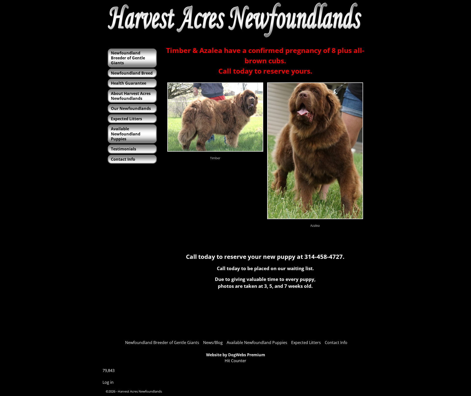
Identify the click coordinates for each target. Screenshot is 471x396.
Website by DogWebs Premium (235, 354)
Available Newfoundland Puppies (125, 134)
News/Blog (213, 342)
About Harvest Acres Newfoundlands (131, 96)
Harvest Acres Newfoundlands (140, 391)
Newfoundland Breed (132, 73)
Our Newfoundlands (131, 108)
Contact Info (123, 159)
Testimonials (123, 149)
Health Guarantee (128, 83)
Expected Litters (126, 118)
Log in (108, 382)
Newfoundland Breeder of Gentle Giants (128, 58)
